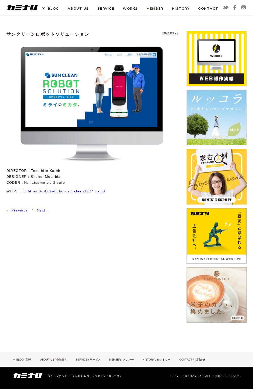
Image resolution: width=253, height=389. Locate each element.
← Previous (17, 210)
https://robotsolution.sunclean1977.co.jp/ (66, 191)
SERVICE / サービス (88, 359)
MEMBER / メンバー (121, 359)
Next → (43, 210)
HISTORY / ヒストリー (156, 359)
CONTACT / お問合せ (192, 359)
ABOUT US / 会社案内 (53, 359)
